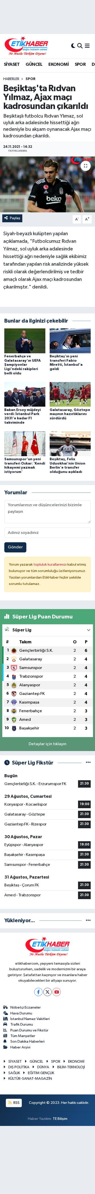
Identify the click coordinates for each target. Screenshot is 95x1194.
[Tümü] (88, 920)
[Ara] (80, 46)
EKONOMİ (58, 64)
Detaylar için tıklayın (47, 744)
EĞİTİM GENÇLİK (41, 1073)
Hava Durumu (21, 1013)
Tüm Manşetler (22, 1036)
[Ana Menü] (87, 46)
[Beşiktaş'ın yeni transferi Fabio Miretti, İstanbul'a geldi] (70, 341)
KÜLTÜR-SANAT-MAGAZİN (30, 1078)
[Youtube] (56, 992)
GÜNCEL (34, 64)
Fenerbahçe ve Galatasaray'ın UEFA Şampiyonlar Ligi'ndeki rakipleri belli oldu (22, 365)
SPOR (80, 64)
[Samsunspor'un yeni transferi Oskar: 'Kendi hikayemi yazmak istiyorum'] (24, 443)
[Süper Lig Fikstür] (88, 763)
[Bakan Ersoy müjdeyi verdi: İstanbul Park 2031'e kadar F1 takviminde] (24, 394)
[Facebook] (38, 992)
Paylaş (15, 218)
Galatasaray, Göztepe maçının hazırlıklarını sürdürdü (70, 414)
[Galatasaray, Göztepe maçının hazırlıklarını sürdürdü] (70, 394)
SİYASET (12, 64)
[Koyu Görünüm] (73, 46)
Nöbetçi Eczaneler (25, 1007)
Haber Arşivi (20, 1047)
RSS (16, 1103)
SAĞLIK (14, 1073)
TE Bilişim (60, 1119)
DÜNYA (43, 1067)
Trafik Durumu (21, 1024)
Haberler (11, 79)
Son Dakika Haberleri (27, 1041)
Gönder (15, 547)
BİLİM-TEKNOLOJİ (71, 1067)
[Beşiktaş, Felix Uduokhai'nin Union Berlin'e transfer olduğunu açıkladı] (70, 443)
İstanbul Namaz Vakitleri (30, 1019)
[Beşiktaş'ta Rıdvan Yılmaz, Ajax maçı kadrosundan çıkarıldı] (47, 184)
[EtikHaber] (26, 46)
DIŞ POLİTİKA (18, 1067)
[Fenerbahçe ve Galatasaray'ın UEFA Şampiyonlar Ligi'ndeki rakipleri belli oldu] (24, 341)
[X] (47, 992)
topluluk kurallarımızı (50, 564)
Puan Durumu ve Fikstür (29, 1030)
